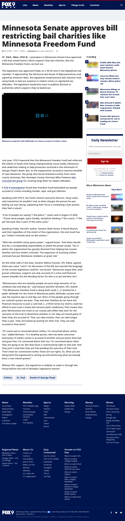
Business (88, 409)
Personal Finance (92, 406)
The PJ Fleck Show (113, 426)
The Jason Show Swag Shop (112, 438)
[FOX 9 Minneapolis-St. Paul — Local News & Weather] (10, 5)
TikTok (46, 473)
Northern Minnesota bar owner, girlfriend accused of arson (97, 196)
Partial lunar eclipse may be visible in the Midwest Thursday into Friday (97, 218)
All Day (109, 415)
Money (89, 402)
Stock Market (90, 412)
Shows (109, 402)
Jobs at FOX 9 (28, 462)
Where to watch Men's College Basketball (70, 479)
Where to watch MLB (72, 464)
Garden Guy (69, 409)
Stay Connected (49, 451)
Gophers (47, 409)
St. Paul (21, 377)
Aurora (46, 426)
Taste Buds (110, 431)
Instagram (48, 467)
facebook (111, 513)
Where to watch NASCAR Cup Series (72, 468)
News (5, 402)
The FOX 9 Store (112, 442)
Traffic (25, 420)
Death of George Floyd (42, 377)
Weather (27, 402)
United (46, 423)
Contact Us (27, 453)
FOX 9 (16, 51)
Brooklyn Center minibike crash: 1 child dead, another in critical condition (97, 207)
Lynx (45, 420)
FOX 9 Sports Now (113, 428)
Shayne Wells (69, 406)
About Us (28, 449)
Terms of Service (106, 175)
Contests (26, 456)
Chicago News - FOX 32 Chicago (10, 459)
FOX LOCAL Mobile (51, 459)
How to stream (50, 456)
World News (7, 412)
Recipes (67, 412)
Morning (69, 402)
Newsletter (48, 462)
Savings (88, 417)
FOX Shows (110, 406)
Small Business (91, 415)
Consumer (6, 420)
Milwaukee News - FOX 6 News (9, 454)
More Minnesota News (98, 185)
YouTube (47, 476)
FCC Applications (29, 476)
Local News (6, 406)
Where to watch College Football (70, 460)
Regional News (10, 449)
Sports (47, 402)
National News (8, 409)
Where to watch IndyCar (70, 473)
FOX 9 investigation (14, 187)
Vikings (46, 406)
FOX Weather (28, 423)
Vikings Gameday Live (113, 421)
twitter (116, 513)
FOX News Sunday (9, 423)
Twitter (46, 470)
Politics (22, 51)
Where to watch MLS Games (72, 498)
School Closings (29, 412)
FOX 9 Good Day (112, 412)
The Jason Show (112, 409)
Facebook (47, 465)
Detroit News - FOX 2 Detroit (9, 464)
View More (116, 189)
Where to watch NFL (72, 456)
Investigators (7, 415)
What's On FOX (29, 465)
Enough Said (111, 417)
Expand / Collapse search (121, 5)
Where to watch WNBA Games (70, 493)
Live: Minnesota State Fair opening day (96, 231)
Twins (46, 412)
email (121, 513)
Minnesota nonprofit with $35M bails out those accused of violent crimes (34, 141)
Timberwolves (49, 417)
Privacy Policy (107, 173)
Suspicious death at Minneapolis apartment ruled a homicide (97, 240)
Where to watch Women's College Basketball (71, 486)
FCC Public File (28, 473)
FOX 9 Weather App (30, 406)
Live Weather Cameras (28, 416)
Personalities (28, 459)
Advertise (26, 470)
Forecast (26, 409)
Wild (45, 415)
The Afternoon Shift (114, 434)
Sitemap (26, 467)
